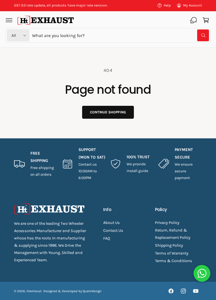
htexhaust (33, 291)
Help (167, 5)
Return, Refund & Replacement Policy (172, 234)
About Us (111, 222)
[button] (9, 20)
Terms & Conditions (173, 260)
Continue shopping (108, 112)
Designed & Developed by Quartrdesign (72, 291)
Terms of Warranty (171, 253)
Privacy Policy (167, 222)
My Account (192, 5)
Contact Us (113, 230)
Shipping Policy (169, 245)
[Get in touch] (193, 20)
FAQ (106, 238)
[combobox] (120, 35)
